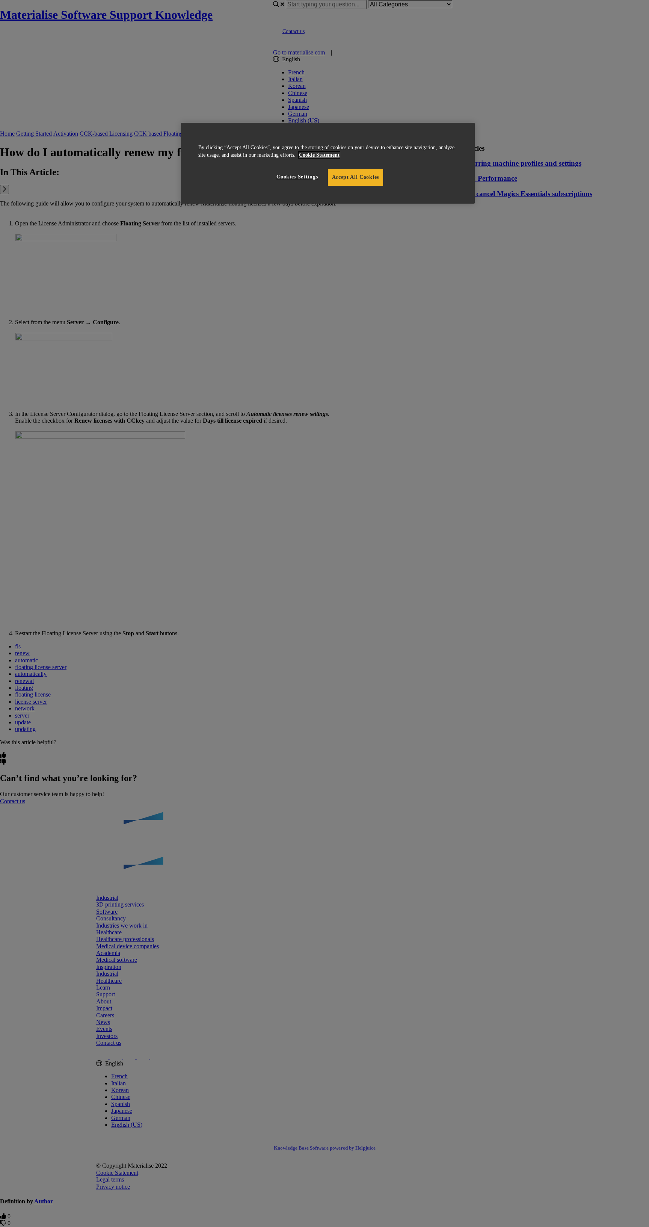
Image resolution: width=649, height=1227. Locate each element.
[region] (328, 163)
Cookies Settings (297, 177)
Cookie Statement (319, 155)
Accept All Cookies (355, 177)
